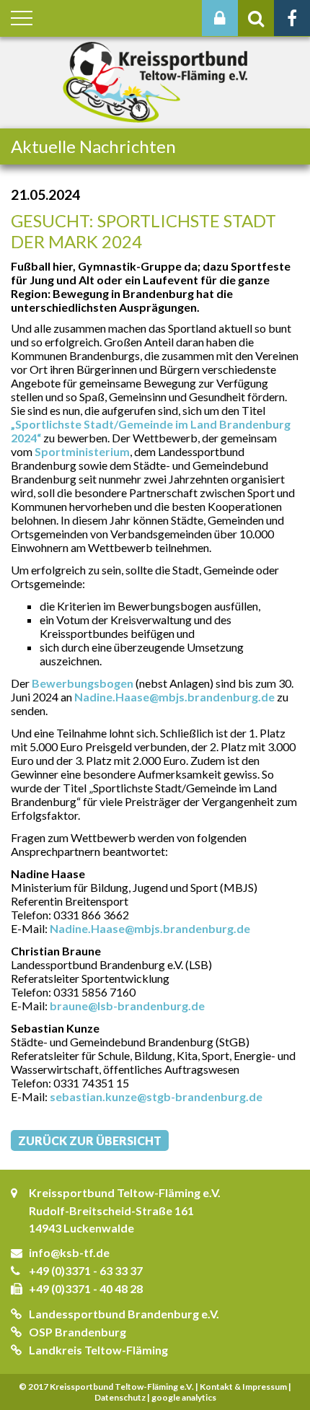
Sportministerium (82, 451)
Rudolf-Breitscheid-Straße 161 (111, 1210)
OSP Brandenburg (77, 1332)
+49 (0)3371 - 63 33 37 (86, 1270)
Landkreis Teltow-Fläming (98, 1350)
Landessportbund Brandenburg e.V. (124, 1314)
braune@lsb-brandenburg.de (127, 1005)
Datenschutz (120, 1397)
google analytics (183, 1397)
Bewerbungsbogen (82, 683)
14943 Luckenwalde (81, 1228)
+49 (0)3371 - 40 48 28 (86, 1288)
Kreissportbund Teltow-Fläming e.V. (125, 1192)
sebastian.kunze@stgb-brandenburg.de (156, 1096)
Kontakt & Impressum (243, 1386)
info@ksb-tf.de (69, 1252)
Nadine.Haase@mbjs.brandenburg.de (174, 697)
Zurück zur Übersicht (89, 1140)
